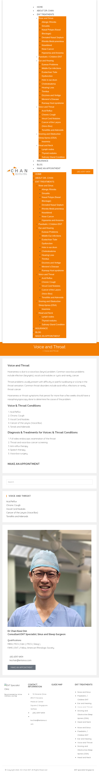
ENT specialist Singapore (84, 770)
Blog (39, 164)
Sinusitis (46, 26)
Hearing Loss (48, 87)
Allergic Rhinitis (49, 22)
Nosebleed (47, 45)
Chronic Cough (49, 115)
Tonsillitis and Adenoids (52, 130)
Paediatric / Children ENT (50, 57)
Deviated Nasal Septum (53, 37)
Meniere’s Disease (50, 99)
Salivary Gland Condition (53, 157)
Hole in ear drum (49, 80)
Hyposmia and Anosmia (53, 53)
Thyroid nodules (49, 153)
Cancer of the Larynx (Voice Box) (22, 512)
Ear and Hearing (46, 61)
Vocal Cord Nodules (51, 118)
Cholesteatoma (49, 84)
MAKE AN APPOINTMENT (48, 168)
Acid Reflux (47, 111)
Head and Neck (46, 145)
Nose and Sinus (46, 18)
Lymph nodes (48, 149)
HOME (40, 7)
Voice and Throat (46, 107)
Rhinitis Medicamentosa (53, 41)
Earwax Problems (50, 64)
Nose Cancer (48, 49)
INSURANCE (42, 161)
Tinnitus (45, 91)
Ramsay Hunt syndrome (53, 103)
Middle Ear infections (51, 68)
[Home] (41, 351)
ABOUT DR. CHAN (45, 10)
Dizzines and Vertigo (51, 95)
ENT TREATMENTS (45, 14)
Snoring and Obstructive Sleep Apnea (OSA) (85, 714)
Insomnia (46, 141)
